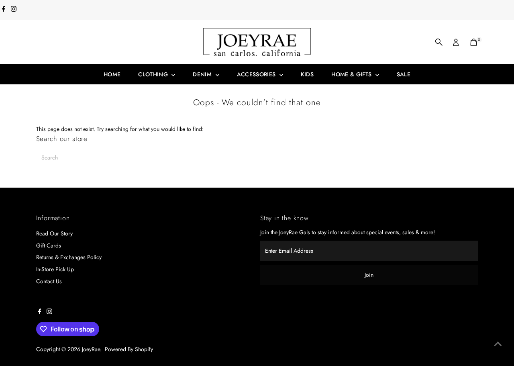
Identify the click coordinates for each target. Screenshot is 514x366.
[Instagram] (13, 9)
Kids (307, 74)
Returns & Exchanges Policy (69, 257)
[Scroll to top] (498, 344)
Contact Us (49, 281)
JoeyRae (91, 349)
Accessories (257, 74)
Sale (403, 74)
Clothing (153, 74)
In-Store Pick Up (55, 269)
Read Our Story (54, 233)
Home (112, 74)
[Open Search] (439, 42)
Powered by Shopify (129, 349)
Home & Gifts (352, 74)
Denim (203, 74)
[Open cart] (473, 42)
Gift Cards (48, 245)
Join (369, 275)
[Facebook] (3, 9)
